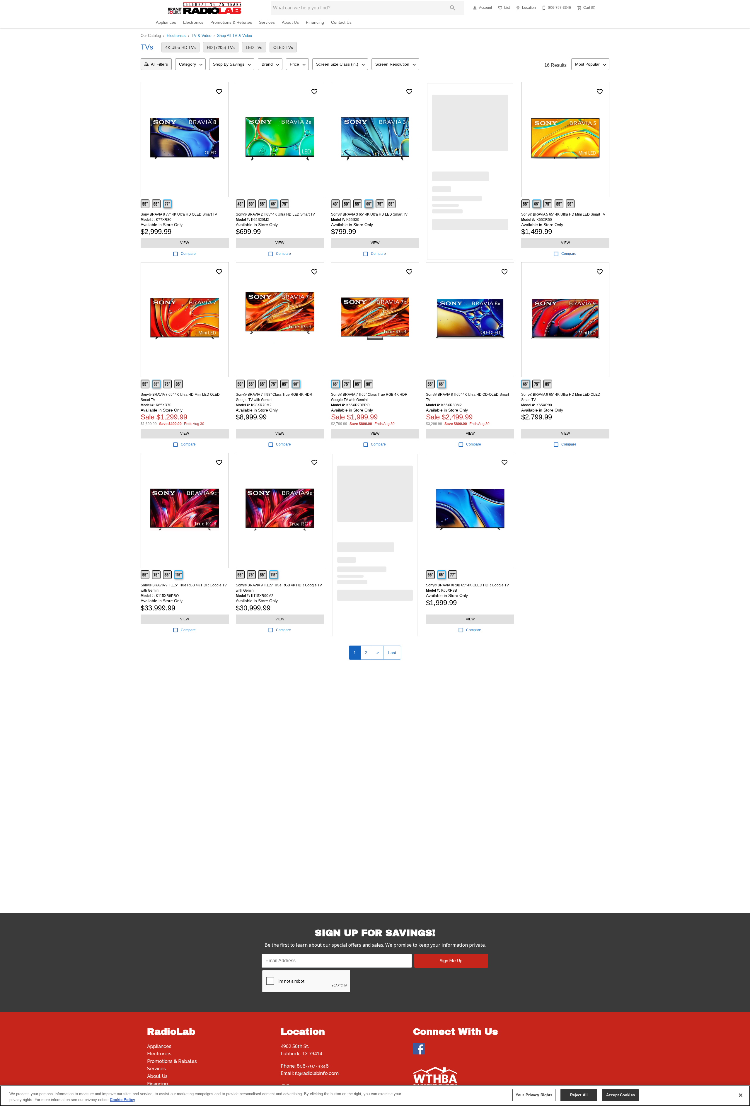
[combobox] (190, 64)
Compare (188, 254)
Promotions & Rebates (231, 22)
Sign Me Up (451, 960)
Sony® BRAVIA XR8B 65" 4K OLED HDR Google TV (467, 585)
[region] (375, 1095)
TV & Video (201, 35)
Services (267, 22)
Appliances (166, 22)
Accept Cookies (620, 1095)
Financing (315, 22)
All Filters (159, 64)
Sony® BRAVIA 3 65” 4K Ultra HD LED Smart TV (369, 214)
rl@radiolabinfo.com (317, 1073)
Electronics (193, 22)
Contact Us (341, 22)
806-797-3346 (313, 1066)
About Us (290, 22)
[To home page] (204, 8)
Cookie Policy (122, 1100)
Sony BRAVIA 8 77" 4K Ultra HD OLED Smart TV (179, 214)
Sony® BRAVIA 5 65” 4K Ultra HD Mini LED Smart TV (563, 214)
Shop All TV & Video (234, 35)
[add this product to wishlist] (219, 92)
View (184, 243)
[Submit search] (452, 8)
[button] (474, 7)
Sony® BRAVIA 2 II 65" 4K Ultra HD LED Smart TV (275, 214)
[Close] (740, 1095)
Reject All (579, 1095)
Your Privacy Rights (534, 1095)
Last (392, 652)
